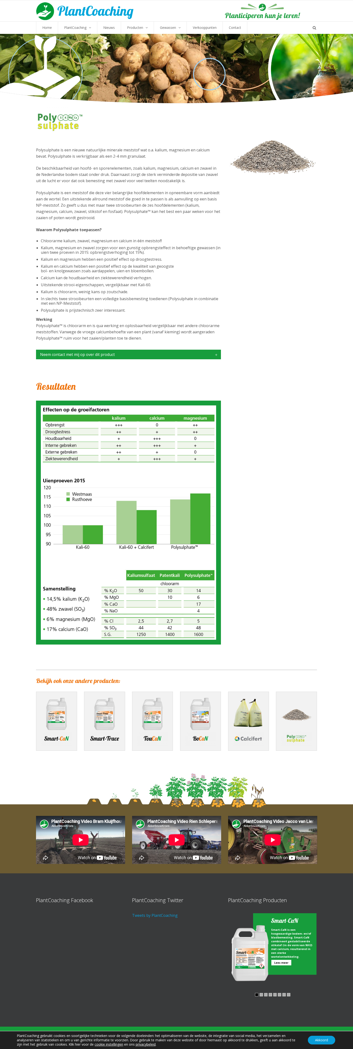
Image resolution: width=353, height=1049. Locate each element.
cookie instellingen (109, 1044)
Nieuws (109, 27)
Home (47, 27)
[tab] (128, 354)
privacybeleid (146, 1044)
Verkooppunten (205, 27)
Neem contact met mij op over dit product (77, 354)
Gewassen (168, 27)
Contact (235, 27)
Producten (135, 27)
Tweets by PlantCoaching (155, 915)
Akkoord (321, 1040)
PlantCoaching (75, 27)
